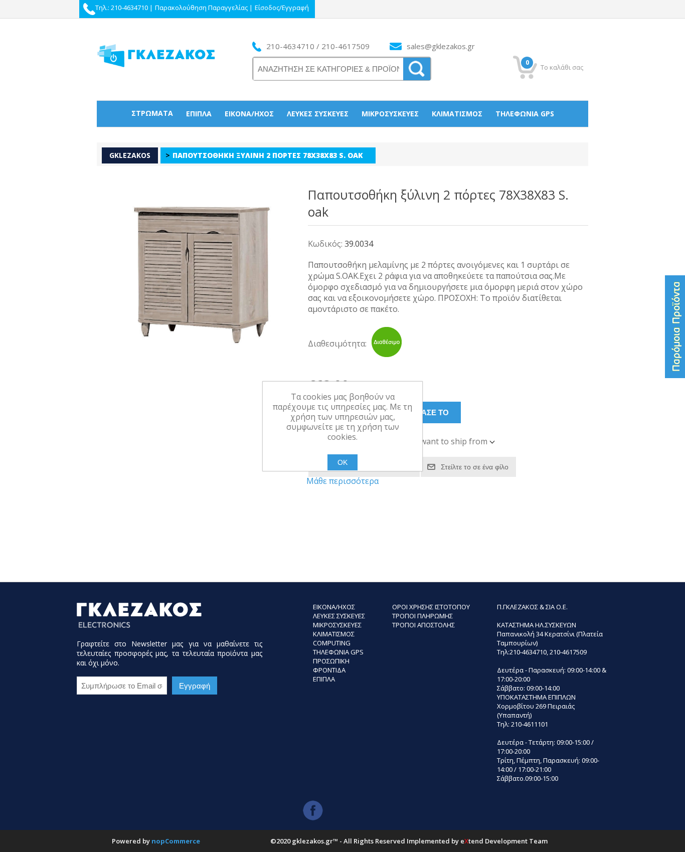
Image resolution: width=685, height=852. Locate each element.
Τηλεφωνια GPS (338, 651)
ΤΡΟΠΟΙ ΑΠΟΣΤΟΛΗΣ (423, 624)
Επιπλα (324, 679)
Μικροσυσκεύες (390, 113)
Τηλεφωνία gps (524, 113)
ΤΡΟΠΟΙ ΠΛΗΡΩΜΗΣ (422, 615)
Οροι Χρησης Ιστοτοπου (431, 606)
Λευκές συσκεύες (318, 113)
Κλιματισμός (457, 113)
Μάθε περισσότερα (342, 480)
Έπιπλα (199, 113)
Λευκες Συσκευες (339, 615)
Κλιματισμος (334, 633)
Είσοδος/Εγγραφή (282, 7)
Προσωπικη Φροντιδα (331, 665)
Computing (332, 642)
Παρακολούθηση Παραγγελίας (201, 7)
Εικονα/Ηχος (334, 606)
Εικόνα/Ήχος (249, 113)
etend (471, 840)
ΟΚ (342, 462)
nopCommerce (175, 840)
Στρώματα (152, 113)
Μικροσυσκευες (337, 624)
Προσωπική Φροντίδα (342, 139)
